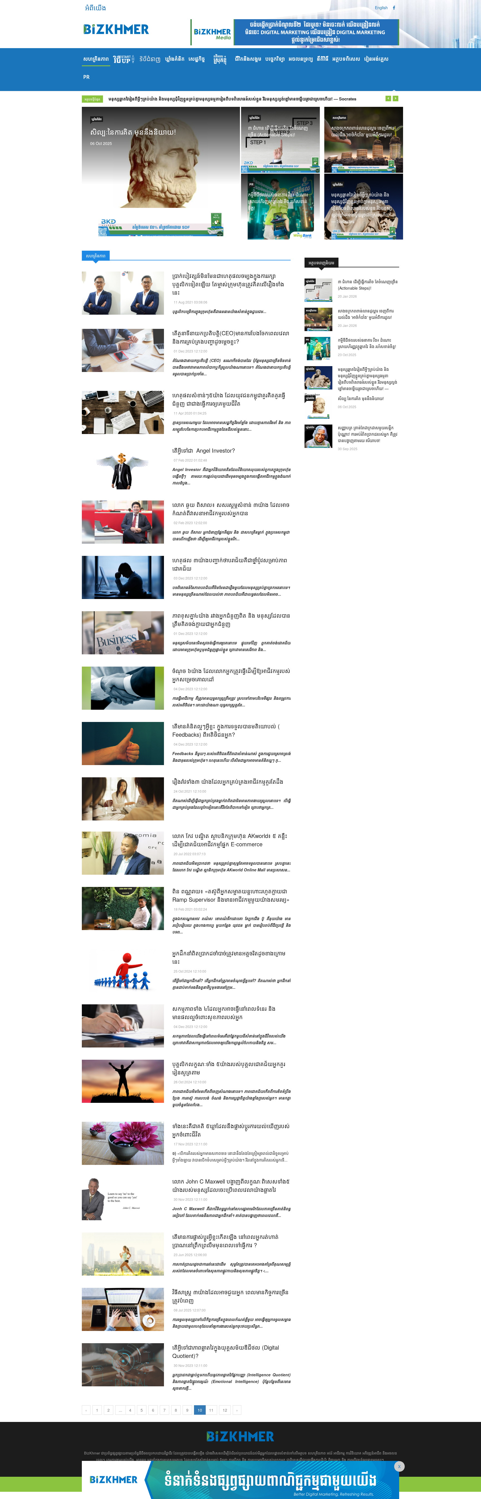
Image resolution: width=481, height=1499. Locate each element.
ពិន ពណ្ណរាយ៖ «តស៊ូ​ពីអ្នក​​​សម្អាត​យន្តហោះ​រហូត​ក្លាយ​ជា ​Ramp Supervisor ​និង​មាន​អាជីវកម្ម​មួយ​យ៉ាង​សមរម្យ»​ (230, 895)
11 (211, 1410)
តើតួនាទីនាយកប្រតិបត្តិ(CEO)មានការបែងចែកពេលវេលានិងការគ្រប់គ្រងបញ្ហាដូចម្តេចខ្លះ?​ (230, 337)
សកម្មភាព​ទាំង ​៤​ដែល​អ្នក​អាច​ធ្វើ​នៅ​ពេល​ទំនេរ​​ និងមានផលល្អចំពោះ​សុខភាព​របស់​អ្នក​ (224, 1012)
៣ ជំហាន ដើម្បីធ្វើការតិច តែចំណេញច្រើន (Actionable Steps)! (278, 131)
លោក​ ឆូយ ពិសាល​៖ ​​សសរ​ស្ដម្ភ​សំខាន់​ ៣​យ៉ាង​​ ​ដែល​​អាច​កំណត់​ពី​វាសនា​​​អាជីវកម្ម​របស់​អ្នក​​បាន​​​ (230, 509)
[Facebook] (394, 7)
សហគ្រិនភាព (96, 59)
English (381, 7)
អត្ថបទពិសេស (346, 59)
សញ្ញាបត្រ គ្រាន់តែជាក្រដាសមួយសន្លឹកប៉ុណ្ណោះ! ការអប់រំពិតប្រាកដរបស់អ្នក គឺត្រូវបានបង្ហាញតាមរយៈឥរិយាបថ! (367, 434)
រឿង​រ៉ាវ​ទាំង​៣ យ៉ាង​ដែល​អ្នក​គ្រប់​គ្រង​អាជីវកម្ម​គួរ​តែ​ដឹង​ (227, 781)
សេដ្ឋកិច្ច (196, 59)
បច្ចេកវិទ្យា (275, 59)
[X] (240, 1479)
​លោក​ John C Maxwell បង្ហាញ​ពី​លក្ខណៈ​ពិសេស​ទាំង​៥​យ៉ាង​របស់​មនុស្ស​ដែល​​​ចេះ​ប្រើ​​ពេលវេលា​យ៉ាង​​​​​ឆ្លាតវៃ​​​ (231, 1185)
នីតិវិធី (322, 59)
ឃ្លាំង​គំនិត (175, 59)
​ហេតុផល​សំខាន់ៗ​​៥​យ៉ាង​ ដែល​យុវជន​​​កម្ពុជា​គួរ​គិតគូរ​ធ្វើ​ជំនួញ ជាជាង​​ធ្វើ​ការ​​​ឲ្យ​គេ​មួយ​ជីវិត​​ (228, 399)
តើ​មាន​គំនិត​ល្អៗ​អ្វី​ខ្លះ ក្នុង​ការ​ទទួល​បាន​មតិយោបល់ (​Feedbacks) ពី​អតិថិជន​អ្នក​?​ (226, 730)
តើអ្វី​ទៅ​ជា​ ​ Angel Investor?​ (203, 450)
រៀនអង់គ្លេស (376, 59)
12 (225, 1410)
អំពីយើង (95, 7)
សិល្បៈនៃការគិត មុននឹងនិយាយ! (134, 99)
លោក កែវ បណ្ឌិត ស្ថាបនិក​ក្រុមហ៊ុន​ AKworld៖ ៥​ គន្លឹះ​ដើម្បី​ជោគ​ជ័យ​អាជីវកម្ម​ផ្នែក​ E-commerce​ (229, 840)
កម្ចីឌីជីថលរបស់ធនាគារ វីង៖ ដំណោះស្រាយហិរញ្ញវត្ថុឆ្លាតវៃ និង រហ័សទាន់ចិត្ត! (278, 201)
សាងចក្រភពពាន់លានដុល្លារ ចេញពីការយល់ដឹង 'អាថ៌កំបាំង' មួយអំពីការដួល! (362, 131)
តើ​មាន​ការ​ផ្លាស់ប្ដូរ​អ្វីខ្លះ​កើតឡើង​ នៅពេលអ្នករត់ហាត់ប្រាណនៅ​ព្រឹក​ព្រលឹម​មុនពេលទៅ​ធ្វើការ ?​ (225, 1240)
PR (86, 77)
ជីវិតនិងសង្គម (248, 59)
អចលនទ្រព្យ (301, 59)
